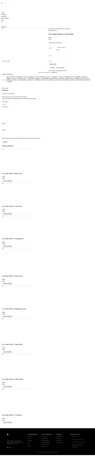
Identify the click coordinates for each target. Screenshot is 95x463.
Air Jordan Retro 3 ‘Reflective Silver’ (14, 309)
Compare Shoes (59, 442)
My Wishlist (58, 438)
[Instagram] (9, 447)
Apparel (29, 446)
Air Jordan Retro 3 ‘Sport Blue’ (12, 344)
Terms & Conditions (45, 444)
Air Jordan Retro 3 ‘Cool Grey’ (12, 206)
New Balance (30, 440)
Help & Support (45, 436)
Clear (57, 49)
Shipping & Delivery (46, 442)
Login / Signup (59, 436)
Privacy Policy (44, 446)
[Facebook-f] (7, 447)
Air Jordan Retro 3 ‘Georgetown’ (13, 239)
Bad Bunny (30, 436)
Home (50, 28)
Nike (28, 442)
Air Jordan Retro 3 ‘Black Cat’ (12, 173)
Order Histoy (58, 440)
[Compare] (4, 170)
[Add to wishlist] (11, 170)
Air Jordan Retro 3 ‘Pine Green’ (12, 276)
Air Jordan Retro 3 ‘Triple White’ (12, 379)
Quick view (7, 170)
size (50, 48)
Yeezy (29, 444)
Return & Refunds (45, 440)
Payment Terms (45, 438)
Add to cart (53, 64)
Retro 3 (54, 28)
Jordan (29, 438)
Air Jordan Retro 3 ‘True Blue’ (12, 415)
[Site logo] (6, 6)
